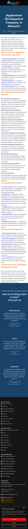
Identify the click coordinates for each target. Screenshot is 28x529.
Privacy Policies (6, 442)
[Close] (25, 507)
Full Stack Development (8, 466)
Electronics (5, 406)
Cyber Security (6, 421)
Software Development (8, 458)
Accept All (14, 519)
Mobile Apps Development (8, 461)
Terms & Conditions (7, 445)
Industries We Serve (7, 404)
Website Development (7, 468)
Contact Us (5, 447)
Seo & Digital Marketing (8, 473)
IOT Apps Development (8, 409)
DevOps (4, 413)
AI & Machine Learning (7, 411)
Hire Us (14, 338)
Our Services (14, 366)
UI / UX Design (6, 476)
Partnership (5, 435)
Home (4, 31)
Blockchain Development (8, 463)
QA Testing (5, 416)
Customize (14, 522)
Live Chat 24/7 (7, 500)
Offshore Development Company (10, 430)
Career (4, 450)
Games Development (7, 418)
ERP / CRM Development (8, 456)
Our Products (5, 440)
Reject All (14, 526)
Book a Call (14, 324)
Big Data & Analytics (7, 423)
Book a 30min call (14, 310)
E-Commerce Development (9, 471)
